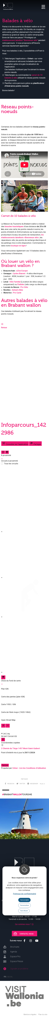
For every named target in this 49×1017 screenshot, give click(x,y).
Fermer (5, 765)
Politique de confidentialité (24, 894)
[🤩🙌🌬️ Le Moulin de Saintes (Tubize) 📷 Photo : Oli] (24, 823)
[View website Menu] (43, 6)
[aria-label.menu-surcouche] (7, 452)
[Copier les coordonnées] (3, 739)
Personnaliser (24, 905)
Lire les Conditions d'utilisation (32, 768)
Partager (37, 444)
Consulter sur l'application (16, 444)
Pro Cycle (17, 293)
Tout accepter (24, 900)
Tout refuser (24, 911)
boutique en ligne (18, 245)
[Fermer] (2, 458)
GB (8, 977)
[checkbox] (25, 500)
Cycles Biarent (19, 273)
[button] (24, 687)
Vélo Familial (15, 282)
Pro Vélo (24, 287)
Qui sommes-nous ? (23, 924)
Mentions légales (30, 1014)
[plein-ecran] (3, 452)
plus (42, 784)
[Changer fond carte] (3, 677)
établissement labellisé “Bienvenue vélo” (20, 40)
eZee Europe (22, 271)
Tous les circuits (11, 463)
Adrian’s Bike (17, 290)
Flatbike (20, 284)
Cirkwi (15, 768)
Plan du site (42, 1014)
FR (5, 977)
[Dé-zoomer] (7, 726)
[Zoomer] (3, 726)
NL (12, 977)
